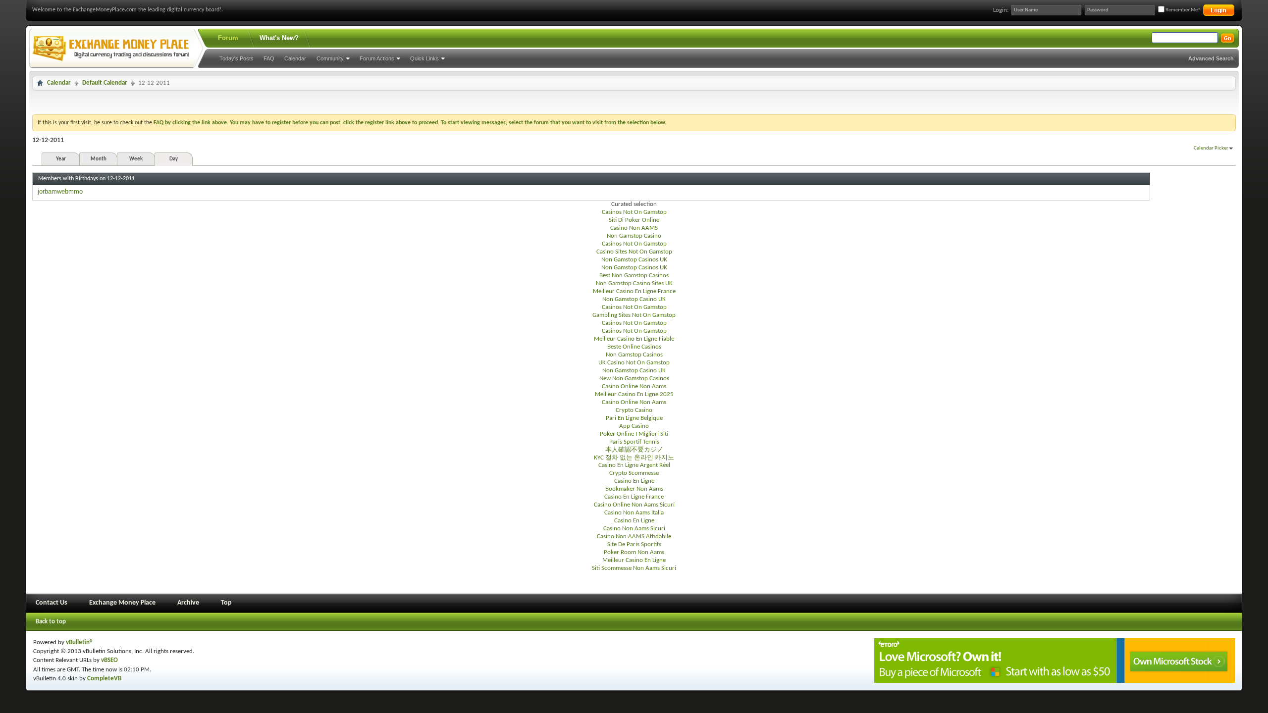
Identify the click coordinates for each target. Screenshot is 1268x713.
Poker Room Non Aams (634, 552)
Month (98, 159)
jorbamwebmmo (60, 191)
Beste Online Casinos (634, 347)
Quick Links (424, 58)
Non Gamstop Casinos (634, 355)
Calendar (295, 58)
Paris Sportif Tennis (634, 442)
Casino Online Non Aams (634, 386)
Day (173, 159)
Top (226, 603)
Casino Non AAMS (634, 228)
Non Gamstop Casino (634, 236)
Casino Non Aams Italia (634, 512)
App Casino (634, 426)
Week (136, 159)
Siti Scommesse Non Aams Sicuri (634, 568)
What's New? (279, 38)
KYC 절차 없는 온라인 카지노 (634, 458)
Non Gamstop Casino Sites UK (634, 283)
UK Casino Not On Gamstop (634, 362)
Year (61, 159)
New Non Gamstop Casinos (634, 378)
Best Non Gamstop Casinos (634, 275)
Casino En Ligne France (634, 497)
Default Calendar (104, 83)
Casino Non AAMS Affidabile (634, 536)
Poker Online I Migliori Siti (634, 434)
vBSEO (109, 660)
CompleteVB (104, 678)
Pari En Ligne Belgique (634, 418)
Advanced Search (1211, 58)
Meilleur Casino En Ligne (634, 560)
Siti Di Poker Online (634, 220)
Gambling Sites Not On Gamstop (634, 315)
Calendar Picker (1211, 148)
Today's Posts (236, 58)
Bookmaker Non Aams (634, 489)
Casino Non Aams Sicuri (634, 528)
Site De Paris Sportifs (634, 544)
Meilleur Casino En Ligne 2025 (634, 394)
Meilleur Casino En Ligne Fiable (634, 339)
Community (330, 58)
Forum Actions (377, 58)
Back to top (51, 621)
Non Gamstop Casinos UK (634, 259)
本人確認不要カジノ (634, 450)
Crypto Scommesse (634, 473)
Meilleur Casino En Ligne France (634, 291)
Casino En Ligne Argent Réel (634, 465)
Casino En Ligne (634, 481)
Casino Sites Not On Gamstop (634, 252)
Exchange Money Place (122, 603)
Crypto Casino (634, 410)
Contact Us (51, 603)
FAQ (269, 58)
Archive (188, 603)
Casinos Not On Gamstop (634, 212)
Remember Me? (1182, 10)
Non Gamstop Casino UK (634, 299)
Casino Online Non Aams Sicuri (634, 505)
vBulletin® (79, 642)
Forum (228, 38)
